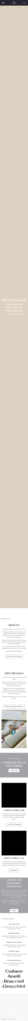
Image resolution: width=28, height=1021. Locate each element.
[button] (23, 3)
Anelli (14, 976)
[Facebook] (3, 2)
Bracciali (14, 981)
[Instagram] (2, 2)
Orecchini (14, 986)
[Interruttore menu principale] (24, 2)
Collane (14, 971)
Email (3, 1019)
